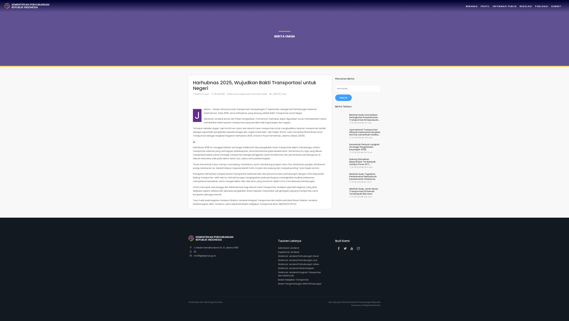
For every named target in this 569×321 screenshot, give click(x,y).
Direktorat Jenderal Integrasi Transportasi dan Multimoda (299, 274)
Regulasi (526, 6)
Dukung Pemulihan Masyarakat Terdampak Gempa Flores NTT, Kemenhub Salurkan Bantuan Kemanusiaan (362, 161)
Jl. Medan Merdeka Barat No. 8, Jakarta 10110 (215, 247)
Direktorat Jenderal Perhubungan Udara (298, 264)
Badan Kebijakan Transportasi (293, 279)
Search (343, 97)
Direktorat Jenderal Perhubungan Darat (298, 256)
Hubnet (556, 6)
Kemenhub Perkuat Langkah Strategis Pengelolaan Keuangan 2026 (364, 147)
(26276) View (279, 94)
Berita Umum (202, 94)
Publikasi (541, 6)
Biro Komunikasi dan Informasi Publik (248, 94)
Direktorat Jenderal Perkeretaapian (296, 268)
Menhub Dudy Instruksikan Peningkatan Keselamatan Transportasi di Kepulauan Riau (363, 117)
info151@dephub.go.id (204, 255)
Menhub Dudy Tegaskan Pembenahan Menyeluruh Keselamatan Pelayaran (363, 176)
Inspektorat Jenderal (288, 252)
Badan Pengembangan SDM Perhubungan (300, 283)
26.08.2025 (219, 94)
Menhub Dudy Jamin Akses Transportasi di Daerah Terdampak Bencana (363, 191)
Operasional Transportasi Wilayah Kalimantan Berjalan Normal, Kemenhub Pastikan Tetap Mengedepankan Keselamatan (364, 132)
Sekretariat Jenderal (288, 247)
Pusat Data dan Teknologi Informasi (205, 302)
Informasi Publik (505, 6)
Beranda (472, 6)
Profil (485, 6)
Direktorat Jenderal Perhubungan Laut (297, 260)
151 (194, 251)
